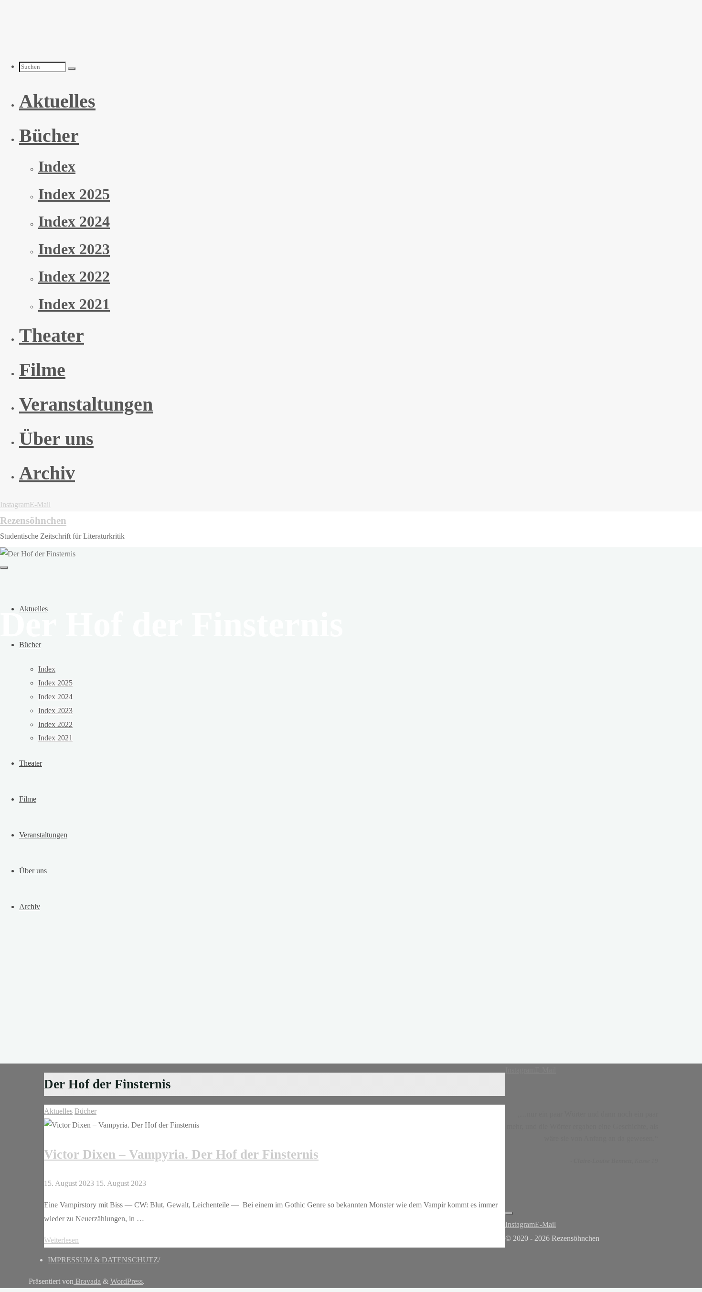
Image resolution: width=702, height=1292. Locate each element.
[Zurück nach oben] (509, 1213)
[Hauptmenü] (4, 567)
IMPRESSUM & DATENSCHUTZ (103, 1260)
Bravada (87, 1281)
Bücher (85, 1111)
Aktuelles (58, 1111)
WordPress (126, 1281)
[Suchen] (71, 68)
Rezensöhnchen (33, 520)
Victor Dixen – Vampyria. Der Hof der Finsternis (181, 1154)
